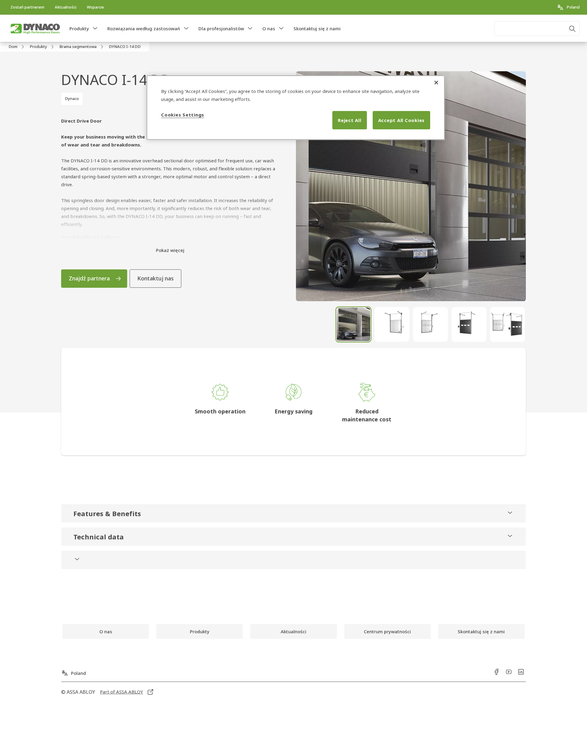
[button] (95, 28)
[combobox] (537, 28)
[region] (295, 107)
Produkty (79, 28)
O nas (268, 28)
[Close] (436, 82)
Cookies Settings (182, 115)
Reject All (349, 120)
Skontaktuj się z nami (317, 28)
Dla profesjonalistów (221, 28)
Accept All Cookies (401, 120)
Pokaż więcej (170, 250)
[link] (27, 7)
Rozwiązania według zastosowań (143, 28)
